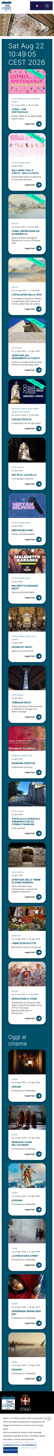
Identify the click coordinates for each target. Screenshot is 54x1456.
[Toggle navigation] (47, 6)
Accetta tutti (10, 1450)
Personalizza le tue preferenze (20, 1445)
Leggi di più (30, 124)
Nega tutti (49, 1419)
